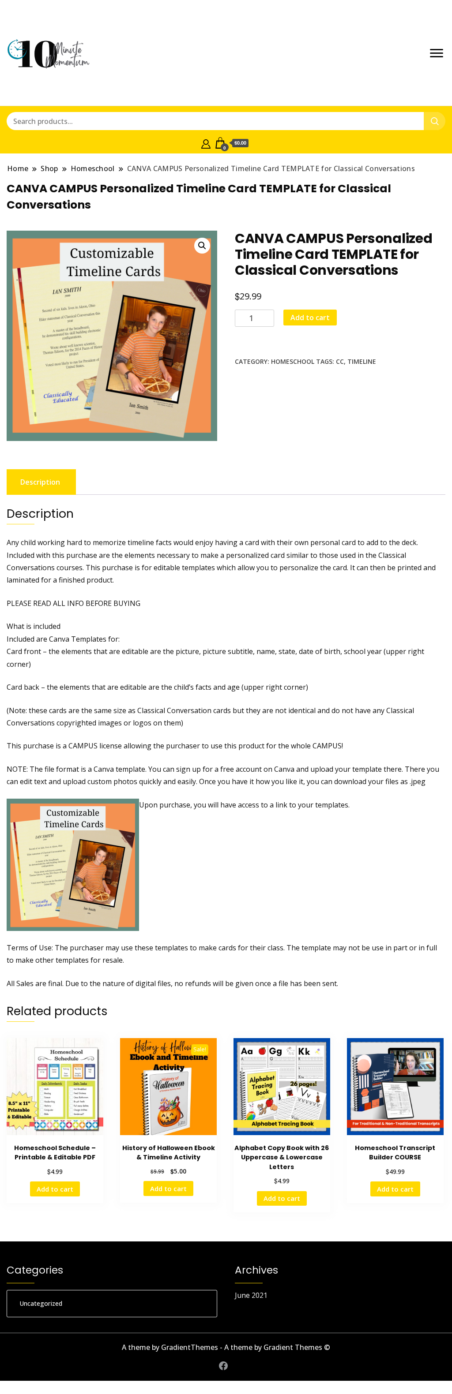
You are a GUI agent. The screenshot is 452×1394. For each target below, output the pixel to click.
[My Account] (206, 143)
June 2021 (251, 1295)
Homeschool (292, 361)
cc (340, 361)
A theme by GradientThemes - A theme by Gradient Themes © (226, 1347)
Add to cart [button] (55, 1189)
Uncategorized (40, 1303)
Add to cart (310, 317)
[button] (202, 246)
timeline (361, 361)
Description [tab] (40, 482)
